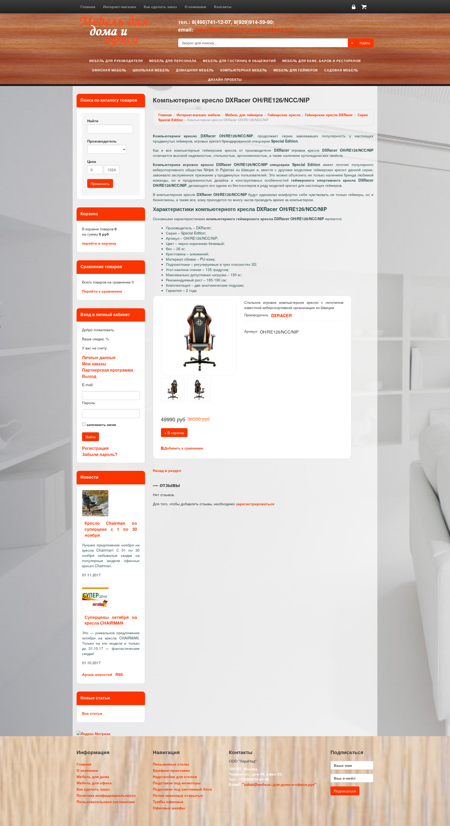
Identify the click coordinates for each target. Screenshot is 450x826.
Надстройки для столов (175, 776)
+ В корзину (174, 432)
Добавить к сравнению (183, 448)
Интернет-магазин (119, 6)
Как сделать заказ (160, 6)
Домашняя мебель (195, 70)
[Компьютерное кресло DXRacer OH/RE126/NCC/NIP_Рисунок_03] (198, 388)
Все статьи (92, 713)
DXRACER (281, 315)
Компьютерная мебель (243, 70)
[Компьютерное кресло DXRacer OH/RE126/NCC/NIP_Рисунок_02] (172, 388)
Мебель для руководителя (116, 60)
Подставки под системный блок (182, 789)
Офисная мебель (109, 70)
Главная (87, 6)
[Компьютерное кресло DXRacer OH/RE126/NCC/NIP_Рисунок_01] (198, 336)
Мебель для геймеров (295, 70)
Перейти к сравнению (102, 291)
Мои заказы (94, 364)
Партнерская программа (107, 370)
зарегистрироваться (255, 503)
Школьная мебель (151, 70)
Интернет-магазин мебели (198, 114)
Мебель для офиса (94, 782)
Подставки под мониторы (177, 782)
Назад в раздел (167, 470)
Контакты (223, 6)
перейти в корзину (99, 243)
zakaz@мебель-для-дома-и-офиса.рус (244, 29)
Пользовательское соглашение (106, 801)
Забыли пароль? (99, 454)
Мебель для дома (93, 776)
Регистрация (95, 448)
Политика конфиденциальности (106, 795)
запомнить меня (101, 424)
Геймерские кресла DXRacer (329, 114)
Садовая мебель (341, 70)
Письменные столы (171, 764)
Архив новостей (97, 674)
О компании (195, 6)
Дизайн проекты (225, 79)
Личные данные (99, 357)
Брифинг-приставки (171, 770)
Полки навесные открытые (178, 795)
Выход (89, 376)
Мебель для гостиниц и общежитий (239, 60)
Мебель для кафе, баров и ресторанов (321, 60)
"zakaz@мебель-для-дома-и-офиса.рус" (279, 784)
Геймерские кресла (284, 114)
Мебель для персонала (173, 60)
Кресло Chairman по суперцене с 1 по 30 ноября (111, 529)
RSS (119, 674)
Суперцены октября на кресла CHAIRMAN (111, 620)
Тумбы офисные (168, 801)
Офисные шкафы (169, 807)
